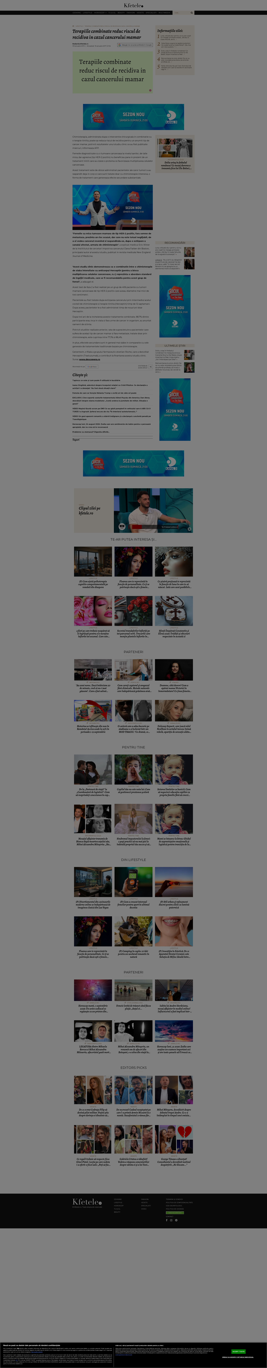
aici (17, 1360)
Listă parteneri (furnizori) (123, 1355)
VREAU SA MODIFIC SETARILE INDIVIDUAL (238, 1357)
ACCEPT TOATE (239, 1351)
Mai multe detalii (37, 1352)
